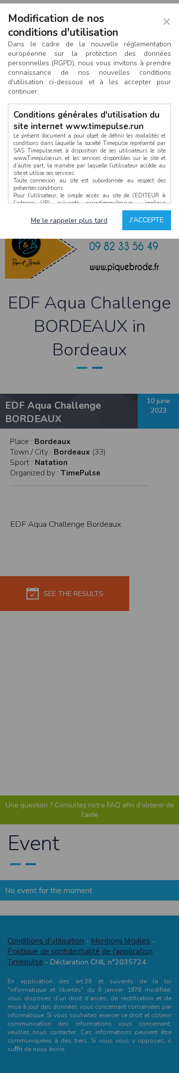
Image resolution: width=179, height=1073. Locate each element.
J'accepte (147, 220)
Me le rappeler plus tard (69, 220)
